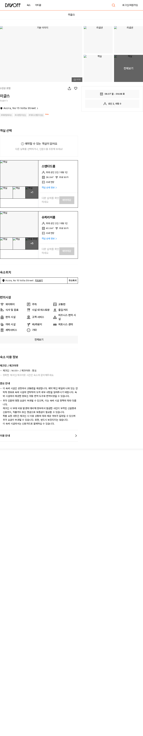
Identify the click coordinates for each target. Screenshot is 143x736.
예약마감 (66, 200)
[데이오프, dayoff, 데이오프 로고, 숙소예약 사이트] (13, 5)
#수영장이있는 (20, 115)
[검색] (113, 5)
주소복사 (73, 280)
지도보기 (39, 280)
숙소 (29, 5)
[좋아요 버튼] (75, 88)
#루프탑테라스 (6, 115)
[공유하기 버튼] (69, 88)
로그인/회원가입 (130, 5)
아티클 (38, 5)
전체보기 (39, 339)
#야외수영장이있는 (36, 115)
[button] (19, 173)
